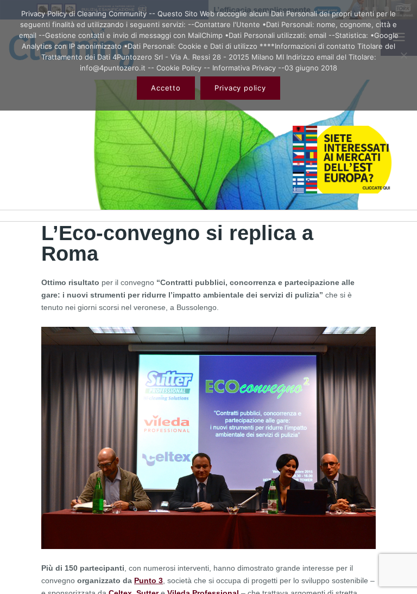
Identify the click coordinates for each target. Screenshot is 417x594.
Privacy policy (240, 87)
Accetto (165, 87)
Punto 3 (148, 580)
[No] (403, 55)
